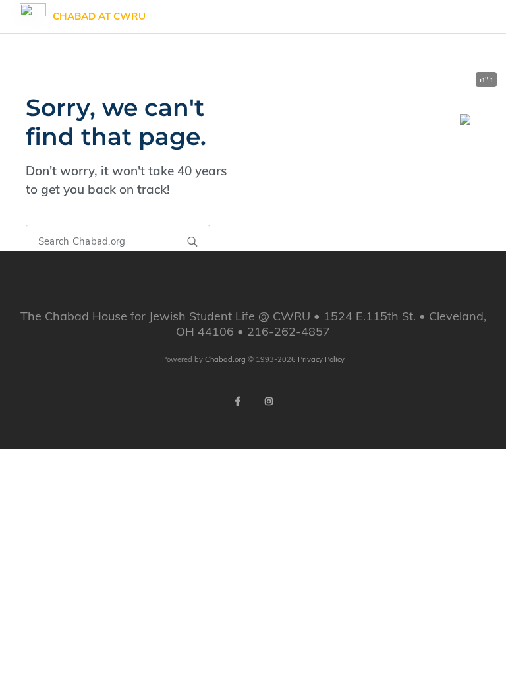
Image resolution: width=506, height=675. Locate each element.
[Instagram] (268, 401)
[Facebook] (237, 401)
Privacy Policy (321, 359)
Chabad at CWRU (99, 16)
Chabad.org (225, 359)
